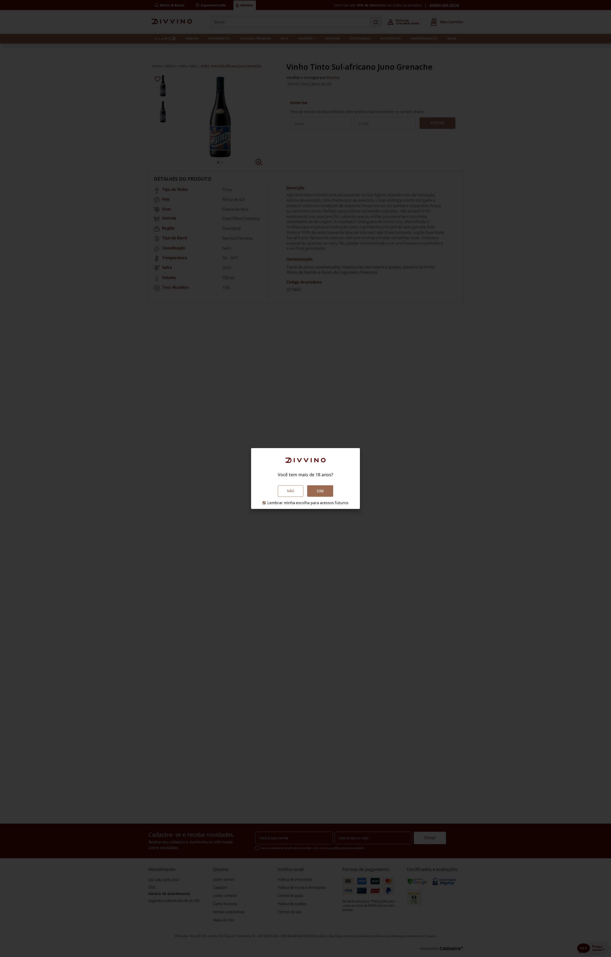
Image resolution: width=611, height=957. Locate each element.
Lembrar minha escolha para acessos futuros (307, 503)
